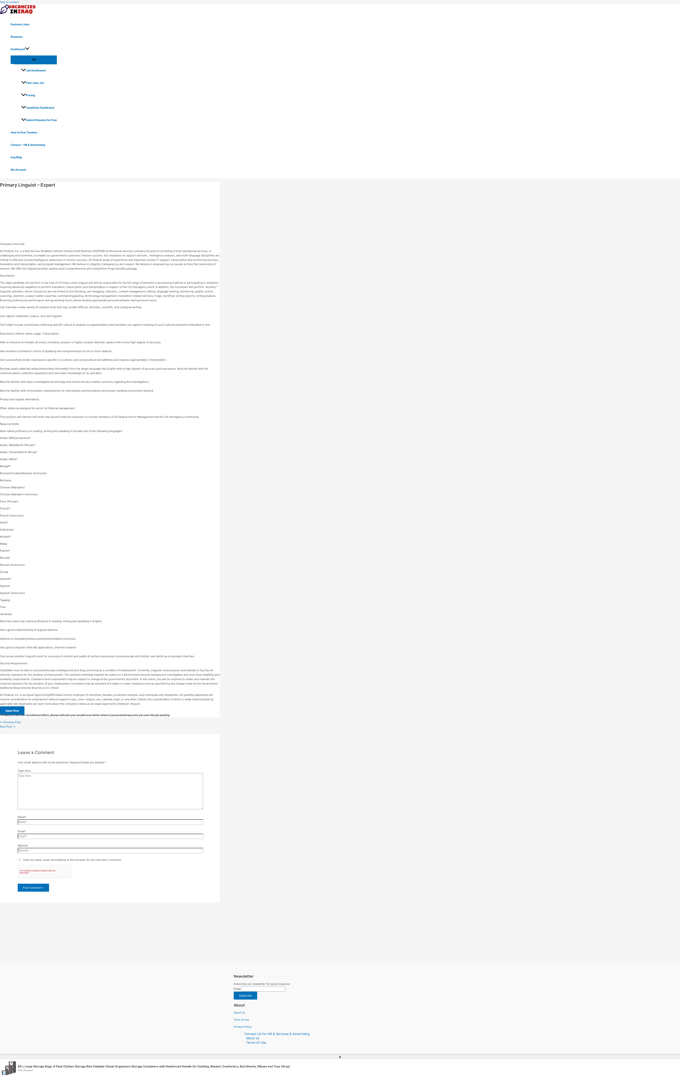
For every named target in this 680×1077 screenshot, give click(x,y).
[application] (27, 49)
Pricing (30, 95)
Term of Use (241, 1019)
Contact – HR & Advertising (28, 145)
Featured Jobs (20, 24)
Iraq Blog (16, 157)
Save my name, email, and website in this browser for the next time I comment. (72, 860)
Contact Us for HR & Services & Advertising (277, 1034)
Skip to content (9, 2)
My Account (18, 169)
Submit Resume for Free (41, 120)
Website (23, 845)
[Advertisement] (106, 215)
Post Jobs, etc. (35, 83)
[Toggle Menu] (34, 59)
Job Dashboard (36, 70)
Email (237, 989)
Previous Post (10, 722)
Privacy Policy (242, 1026)
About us (252, 1038)
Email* (22, 831)
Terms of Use (256, 1042)
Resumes (16, 36)
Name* (22, 817)
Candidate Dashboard (40, 107)
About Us (239, 1012)
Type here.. (25, 770)
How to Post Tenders (24, 132)
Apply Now (12, 710)
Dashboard (18, 49)
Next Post (7, 726)
